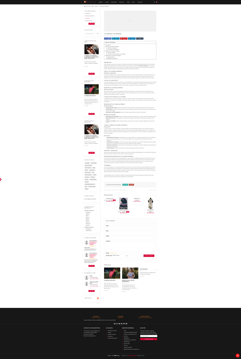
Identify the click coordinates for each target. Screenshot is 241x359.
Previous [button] (83, 58)
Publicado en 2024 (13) (89, 210)
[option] (91, 55)
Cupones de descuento (112, 338)
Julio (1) (87, 215)
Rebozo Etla (137, 198)
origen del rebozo (88, 165)
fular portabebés (93, 179)
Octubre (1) (88, 212)
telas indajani (93, 163)
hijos (86, 186)
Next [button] (99, 58)
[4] (111, 201)
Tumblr (139, 38)
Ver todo (91, 23)
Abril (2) (87, 220)
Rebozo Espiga (109, 198)
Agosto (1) (88, 213)
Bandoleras (114, 2)
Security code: (109, 255)
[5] (112, 201)
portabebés (87, 163)
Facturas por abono (112, 334)
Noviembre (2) (89, 230)
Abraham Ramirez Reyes (94, 282)
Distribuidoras (127, 341)
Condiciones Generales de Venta (130, 332)
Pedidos (109, 332)
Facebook (108, 38)
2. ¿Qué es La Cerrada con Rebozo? (112, 46)
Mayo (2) (87, 218)
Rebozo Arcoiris (123, 210)
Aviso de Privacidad (128, 347)
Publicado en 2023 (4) (88, 227)
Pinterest (124, 38)
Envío (125, 330)
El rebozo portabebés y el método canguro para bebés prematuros (91, 57)
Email (107, 230)
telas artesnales (88, 167)
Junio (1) (87, 217)
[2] (108, 201)
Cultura (154, 190)
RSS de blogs (87, 298)
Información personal (112, 330)
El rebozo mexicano (90, 95)
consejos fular (92, 170)
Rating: (107, 253)
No (132, 184)
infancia (86, 179)
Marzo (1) (88, 222)
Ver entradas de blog (94, 278)
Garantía (125, 345)
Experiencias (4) (88, 20)
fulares (86, 170)
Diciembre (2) (88, 228)
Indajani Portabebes (132, 355)
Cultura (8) (87, 18)
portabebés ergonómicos (90, 184)
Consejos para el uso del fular (130, 339)
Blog (133, 2)
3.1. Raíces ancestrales (110, 52)
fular (93, 172)
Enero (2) (87, 225)
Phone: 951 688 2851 (89, 334)
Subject (107, 236)
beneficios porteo (92, 186)
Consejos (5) (87, 13)
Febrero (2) (88, 223)
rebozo (94, 174)
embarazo (87, 177)
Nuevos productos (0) (89, 15)
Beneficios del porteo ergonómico (128, 281)
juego (94, 167)
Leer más (86, 66)
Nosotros (126, 336)
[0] (156, 2)
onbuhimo (93, 177)
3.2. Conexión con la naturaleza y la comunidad (115, 54)
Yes (126, 184)
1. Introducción (108, 45)
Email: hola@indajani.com (90, 336)
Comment (108, 241)
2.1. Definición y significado (111, 48)
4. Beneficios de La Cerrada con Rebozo (113, 55)
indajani (86, 188)
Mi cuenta (109, 328)
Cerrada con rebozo (111, 190)
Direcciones (110, 336)
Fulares (107, 2)
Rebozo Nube (150, 210)
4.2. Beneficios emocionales (111, 58)
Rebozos (101, 2)
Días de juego (144, 269)
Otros (128, 2)
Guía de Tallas (127, 343)
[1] (107, 201)
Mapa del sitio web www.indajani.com (131, 349)
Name (107, 225)
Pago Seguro (126, 338)
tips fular (86, 181)
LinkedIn (132, 38)
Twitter (116, 38)
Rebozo (124, 190)
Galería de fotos (89, 196)
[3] (110, 201)
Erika (91, 276)
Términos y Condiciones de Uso (130, 334)
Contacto (140, 2)
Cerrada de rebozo (119, 190)
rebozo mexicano (88, 174)
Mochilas (121, 2)
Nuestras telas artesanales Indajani (93, 243)
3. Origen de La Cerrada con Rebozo (112, 51)
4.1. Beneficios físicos (110, 57)
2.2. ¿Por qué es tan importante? (112, 49)
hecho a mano (87, 172)
